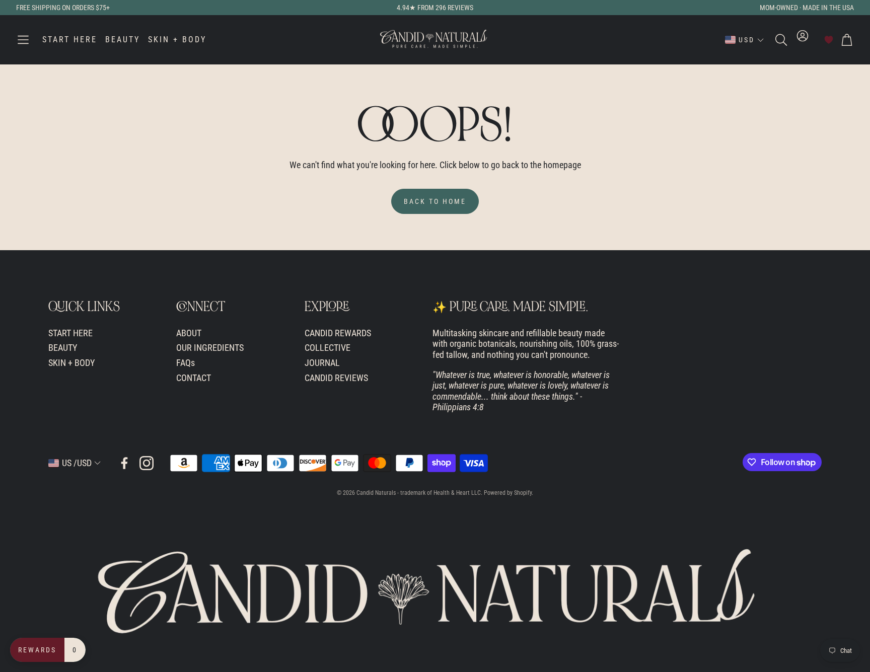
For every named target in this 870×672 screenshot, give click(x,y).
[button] (23, 40)
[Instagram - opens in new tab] (146, 463)
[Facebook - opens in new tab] (124, 463)
